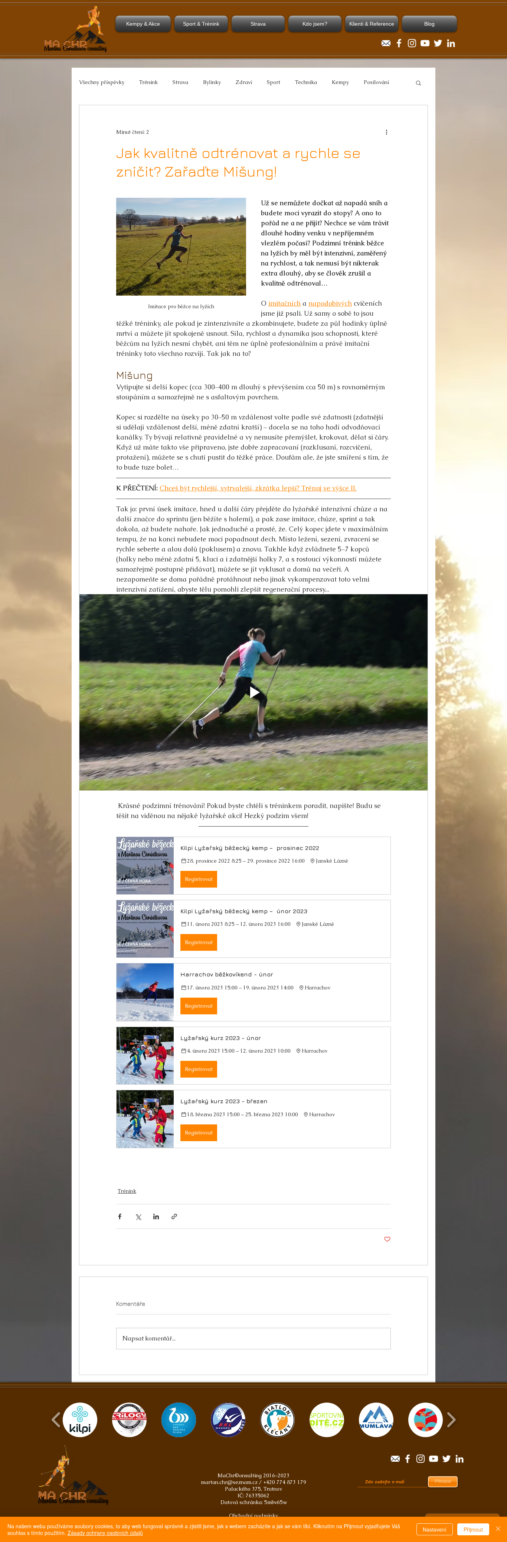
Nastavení (435, 1529)
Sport (273, 82)
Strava (180, 82)
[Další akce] (386, 132)
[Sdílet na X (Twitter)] (137, 1216)
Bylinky (212, 82)
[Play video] (253, 692)
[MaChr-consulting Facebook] (399, 43)
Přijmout (473, 1529)
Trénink (148, 82)
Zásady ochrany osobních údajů (105, 1532)
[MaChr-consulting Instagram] (412, 43)
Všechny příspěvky (101, 82)
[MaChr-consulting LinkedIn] (451, 43)
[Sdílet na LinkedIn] (156, 1216)
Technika (306, 82)
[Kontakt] (386, 43)
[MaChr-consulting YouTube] (425, 43)
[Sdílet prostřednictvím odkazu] (174, 1216)
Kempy (340, 82)
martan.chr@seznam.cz (229, 1482)
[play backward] (56, 1419)
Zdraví (244, 82)
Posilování (376, 82)
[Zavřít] (498, 1529)
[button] (418, 83)
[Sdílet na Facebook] (119, 1216)
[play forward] (451, 1419)
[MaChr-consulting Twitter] (438, 43)
